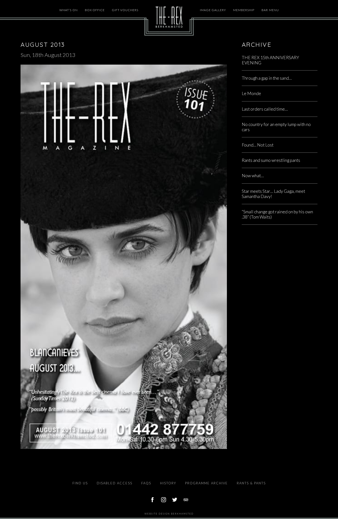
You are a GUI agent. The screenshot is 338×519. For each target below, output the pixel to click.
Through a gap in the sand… (267, 78)
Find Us (80, 483)
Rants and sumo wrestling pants (271, 160)
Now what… (253, 175)
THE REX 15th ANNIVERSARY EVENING (270, 60)
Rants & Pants (251, 483)
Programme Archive (206, 483)
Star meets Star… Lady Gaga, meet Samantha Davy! (273, 194)
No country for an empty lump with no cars (276, 127)
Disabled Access (114, 483)
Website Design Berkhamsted (169, 513)
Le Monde (251, 93)
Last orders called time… (265, 109)
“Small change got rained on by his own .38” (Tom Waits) (277, 214)
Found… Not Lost (257, 145)
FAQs (146, 483)
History (168, 483)
